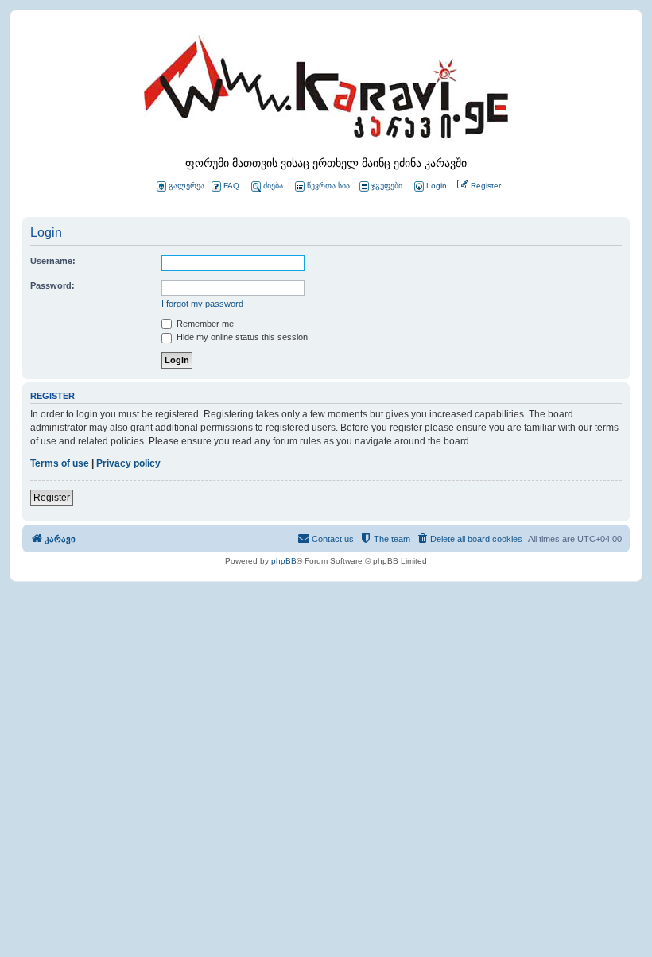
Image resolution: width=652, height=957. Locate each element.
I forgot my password (202, 303)
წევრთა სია (328, 185)
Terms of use (59, 463)
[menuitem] (429, 186)
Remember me (204, 323)
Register (51, 497)
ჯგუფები (386, 185)
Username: (53, 260)
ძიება (273, 185)
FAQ (231, 185)
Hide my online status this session (241, 337)
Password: (52, 285)
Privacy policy (128, 463)
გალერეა (186, 185)
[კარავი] (326, 91)
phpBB (284, 560)
